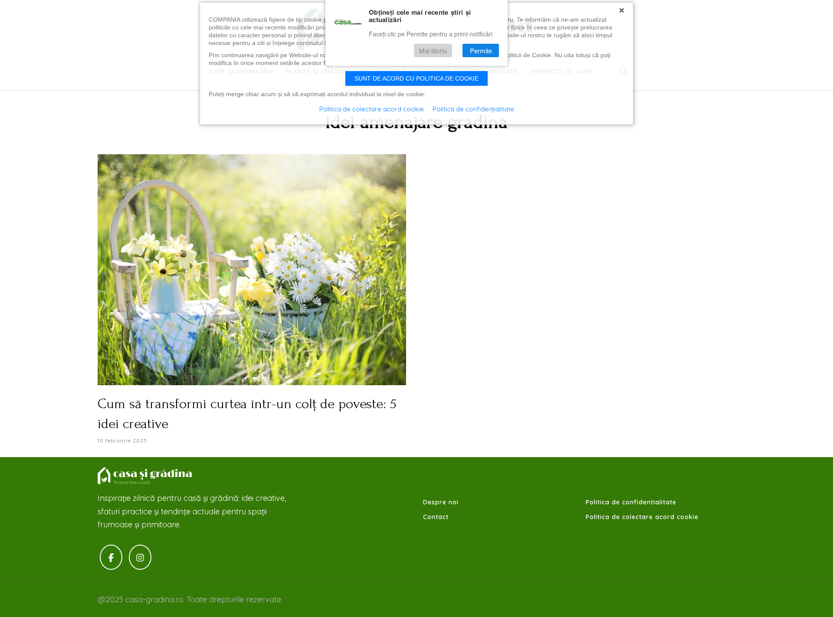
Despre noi (441, 502)
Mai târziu (433, 50)
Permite (481, 50)
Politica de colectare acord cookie (642, 517)
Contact (436, 517)
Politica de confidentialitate (631, 502)
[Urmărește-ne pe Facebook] (111, 557)
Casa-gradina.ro (145, 476)
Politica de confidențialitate (473, 109)
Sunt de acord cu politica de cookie (416, 78)
